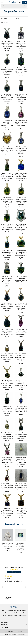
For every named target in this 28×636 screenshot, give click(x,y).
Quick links (4, 627)
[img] (14, 569)
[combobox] (13, 6)
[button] (2, 2)
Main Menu (4, 624)
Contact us (4, 622)
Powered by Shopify (20, 634)
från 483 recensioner (14, 572)
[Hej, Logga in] (20, 2)
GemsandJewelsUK (11, 634)
